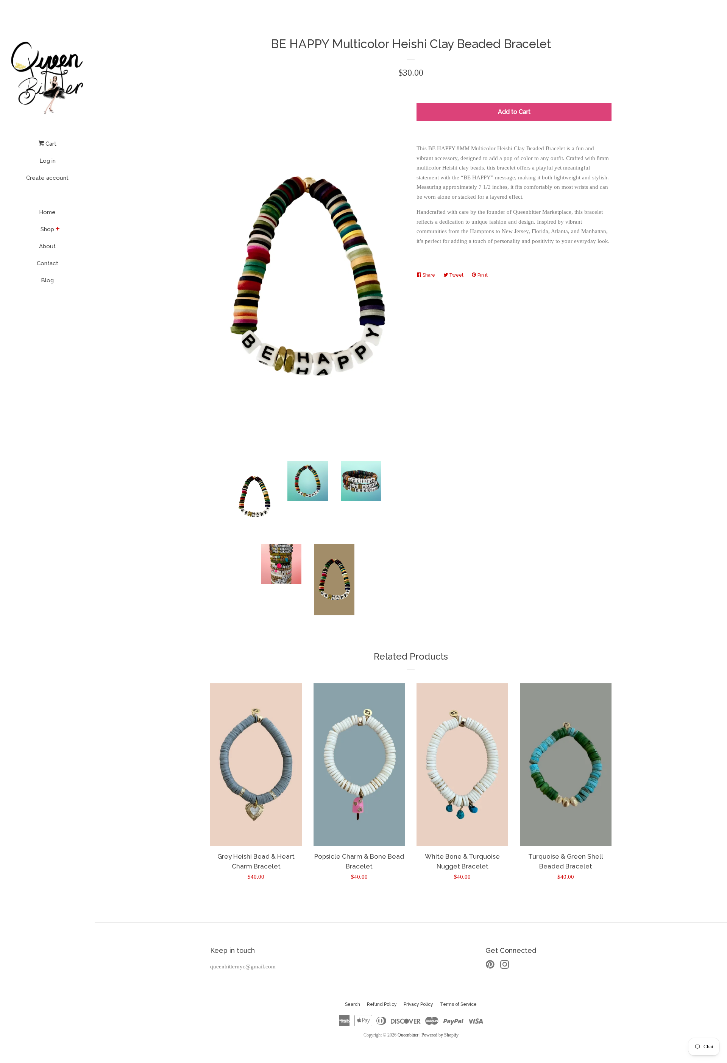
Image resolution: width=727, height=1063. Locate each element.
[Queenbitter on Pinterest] (490, 966)
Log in (47, 160)
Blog (47, 280)
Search (352, 1004)
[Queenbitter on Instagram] (504, 966)
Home (47, 212)
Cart (50, 143)
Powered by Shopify (440, 1035)
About (47, 246)
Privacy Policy (418, 1004)
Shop (47, 229)
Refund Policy (382, 1004)
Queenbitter (408, 1035)
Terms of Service (458, 1004)
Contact (47, 263)
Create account (47, 177)
